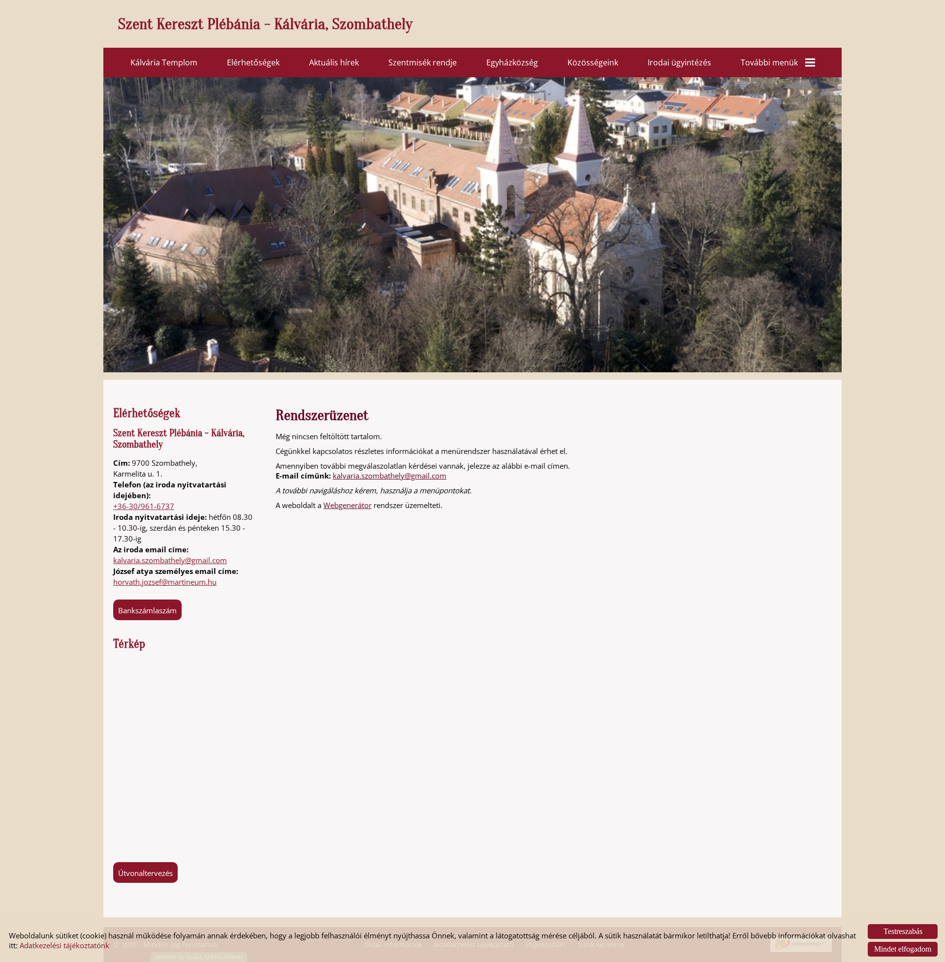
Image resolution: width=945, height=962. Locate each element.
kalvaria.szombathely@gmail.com (170, 560)
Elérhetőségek (253, 62)
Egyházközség (512, 62)
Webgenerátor (347, 505)
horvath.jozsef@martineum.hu (165, 582)
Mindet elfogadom (902, 949)
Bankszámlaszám (147, 610)
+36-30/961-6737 (143, 506)
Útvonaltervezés (145, 873)
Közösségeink (592, 62)
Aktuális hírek (334, 62)
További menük (769, 62)
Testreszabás (902, 931)
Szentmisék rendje (422, 62)
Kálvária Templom (163, 62)
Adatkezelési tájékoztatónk (64, 945)
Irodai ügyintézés (679, 62)
